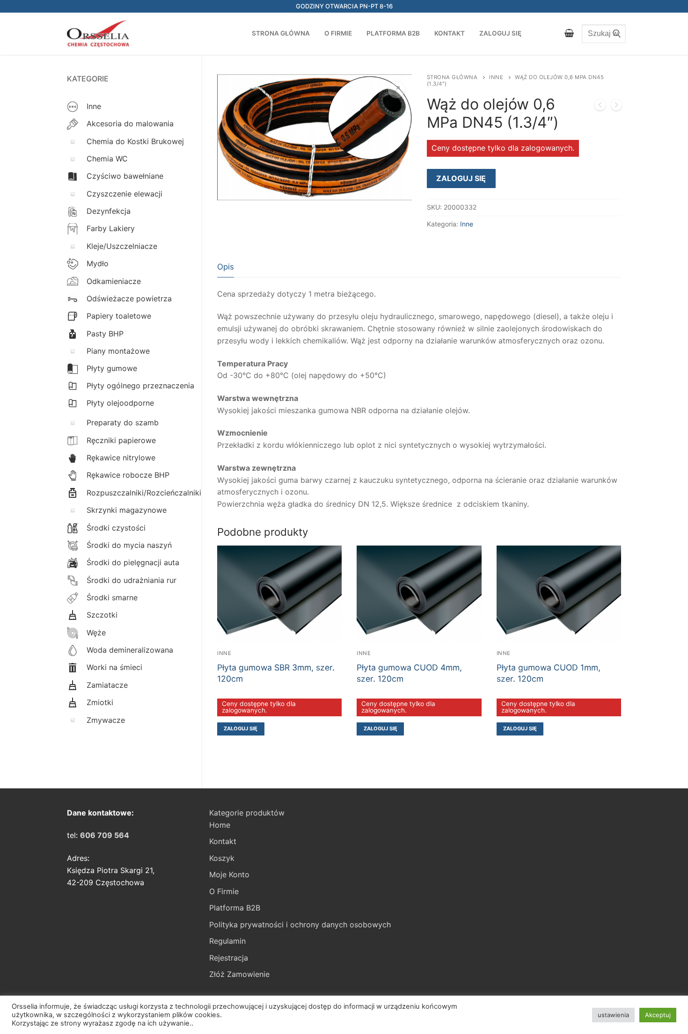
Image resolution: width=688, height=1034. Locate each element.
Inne (496, 77)
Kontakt (222, 841)
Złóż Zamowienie (239, 974)
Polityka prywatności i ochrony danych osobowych (300, 924)
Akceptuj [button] (658, 1015)
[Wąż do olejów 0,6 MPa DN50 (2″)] (616, 106)
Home (219, 825)
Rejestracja (228, 957)
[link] (104, 835)
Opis (225, 266)
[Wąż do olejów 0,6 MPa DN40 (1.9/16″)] (600, 106)
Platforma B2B (234, 907)
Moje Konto (229, 874)
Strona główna (452, 77)
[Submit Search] (614, 33)
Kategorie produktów (247, 812)
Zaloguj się (461, 178)
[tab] (225, 266)
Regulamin (227, 941)
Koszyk (221, 858)
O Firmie (224, 891)
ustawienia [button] (613, 1015)
